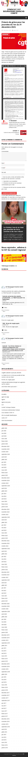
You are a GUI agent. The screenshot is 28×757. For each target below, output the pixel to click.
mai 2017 (4, 705)
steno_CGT (15, 30)
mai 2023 (4, 527)
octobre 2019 (5, 640)
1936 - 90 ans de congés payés (10, 323)
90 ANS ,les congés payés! (8, 379)
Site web (4, 172)
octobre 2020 (5, 609)
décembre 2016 (5, 719)
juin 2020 (4, 619)
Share (4, 311)
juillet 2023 (4, 522)
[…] (22, 239)
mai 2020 (4, 622)
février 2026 (5, 441)
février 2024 (5, 504)
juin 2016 (4, 734)
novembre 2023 (5, 512)
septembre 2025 (6, 454)
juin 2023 (4, 525)
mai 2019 (4, 650)
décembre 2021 (5, 572)
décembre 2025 (5, 446)
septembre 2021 (6, 580)
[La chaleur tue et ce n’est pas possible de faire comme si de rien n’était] (14, 212)
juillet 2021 (4, 585)
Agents (3, 399)
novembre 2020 (5, 606)
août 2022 (4, 551)
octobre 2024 (5, 483)
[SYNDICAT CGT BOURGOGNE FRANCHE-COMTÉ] (14, 5)
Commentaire (5, 151)
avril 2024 (4, 499)
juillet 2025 (4, 459)
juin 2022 (4, 556)
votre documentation (7, 420)
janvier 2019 (5, 661)
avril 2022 (4, 561)
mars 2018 (4, 685)
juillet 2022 (4, 554)
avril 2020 (4, 624)
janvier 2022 (5, 569)
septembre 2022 (6, 548)
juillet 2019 (4, 645)
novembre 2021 (5, 574)
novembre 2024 (5, 480)
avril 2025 (4, 467)
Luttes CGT (4, 418)
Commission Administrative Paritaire (11, 410)
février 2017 (5, 713)
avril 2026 (4, 436)
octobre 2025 (5, 451)
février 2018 (5, 687)
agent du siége (5, 397)
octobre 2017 (5, 698)
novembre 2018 (5, 666)
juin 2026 (4, 430)
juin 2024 (4, 493)
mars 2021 (4, 596)
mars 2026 (4, 438)
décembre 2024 (5, 478)
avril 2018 (4, 682)
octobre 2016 (5, 724)
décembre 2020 (5, 603)
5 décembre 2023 (7, 30)
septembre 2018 (6, 671)
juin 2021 (4, 588)
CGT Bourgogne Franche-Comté (14, 287)
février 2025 (5, 472)
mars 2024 (4, 501)
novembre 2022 (5, 543)
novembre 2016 (5, 721)
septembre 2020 (6, 611)
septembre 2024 (6, 485)
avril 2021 (4, 593)
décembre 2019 (5, 635)
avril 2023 (4, 530)
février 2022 (5, 567)
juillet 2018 (4, 674)
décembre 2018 (5, 664)
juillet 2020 (4, 616)
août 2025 (4, 457)
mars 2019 (4, 656)
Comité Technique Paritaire (8, 407)
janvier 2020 (5, 632)
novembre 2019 (5, 637)
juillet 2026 (4, 428)
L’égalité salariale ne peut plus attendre (11, 372)
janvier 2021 (5, 601)
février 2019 (5, 658)
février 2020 (5, 630)
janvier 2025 (5, 475)
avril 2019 (4, 653)
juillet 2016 (4, 732)
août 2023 (4, 519)
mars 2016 (4, 742)
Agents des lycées (6, 402)
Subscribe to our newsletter (10, 181)
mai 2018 (4, 679)
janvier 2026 (5, 444)
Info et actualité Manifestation (9, 415)
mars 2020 (4, 627)
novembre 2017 (5, 695)
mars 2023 (4, 533)
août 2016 (4, 729)
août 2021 (4, 582)
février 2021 (5, 598)
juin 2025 (4, 462)
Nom (3, 163)
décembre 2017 (5, 692)
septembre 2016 (6, 726)
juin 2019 (4, 648)
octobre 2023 (5, 514)
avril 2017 (4, 708)
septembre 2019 (6, 643)
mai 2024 (4, 496)
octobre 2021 (5, 577)
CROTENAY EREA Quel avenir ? (9, 386)
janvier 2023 (5, 538)
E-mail (3, 168)
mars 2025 (4, 470)
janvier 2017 (5, 716)
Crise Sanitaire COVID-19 (8, 412)
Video (5, 307)
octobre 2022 (5, 546)
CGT (3, 404)
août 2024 (4, 488)
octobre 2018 (5, 669)
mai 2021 (4, 590)
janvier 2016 (5, 747)
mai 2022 (4, 559)
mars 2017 (4, 711)
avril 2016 (4, 740)
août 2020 (4, 614)
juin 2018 (4, 677)
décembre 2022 (5, 540)
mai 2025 (4, 464)
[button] (26, 17)
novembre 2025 (5, 449)
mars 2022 (4, 564)
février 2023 (5, 535)
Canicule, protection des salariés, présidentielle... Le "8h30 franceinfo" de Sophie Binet (13, 298)
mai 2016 (4, 737)
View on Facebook (5, 310)
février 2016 (5, 745)
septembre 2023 (6, 517)
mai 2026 (4, 433)
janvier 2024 (5, 506)
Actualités (4, 394)
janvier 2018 (5, 690)
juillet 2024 (4, 491)
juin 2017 (4, 703)
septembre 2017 (6, 700)
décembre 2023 (5, 509)
